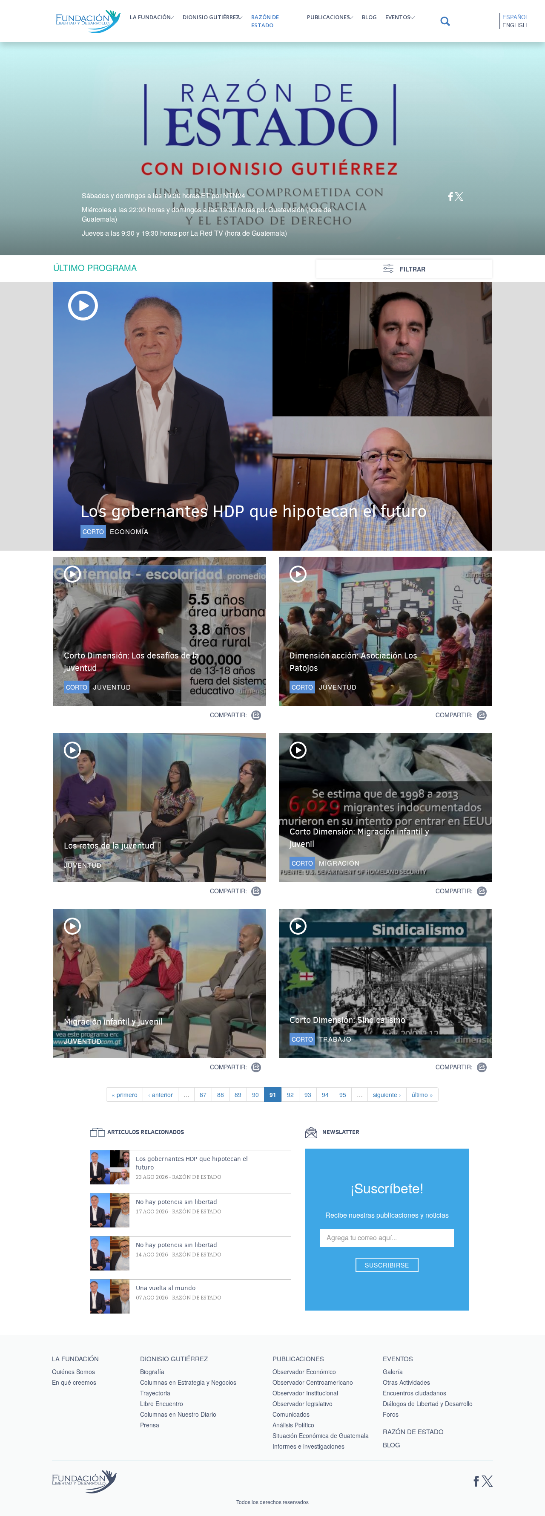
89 (240, 1094)
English (514, 25)
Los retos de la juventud (109, 846)
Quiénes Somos (73, 1371)
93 (310, 1094)
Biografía (152, 1371)
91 (275, 1094)
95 (345, 1094)
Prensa (149, 1425)
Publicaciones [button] (328, 17)
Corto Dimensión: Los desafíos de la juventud (131, 662)
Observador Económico (304, 1371)
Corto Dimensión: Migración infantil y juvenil (359, 838)
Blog (369, 17)
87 (205, 1094)
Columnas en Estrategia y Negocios (188, 1382)
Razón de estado (265, 21)
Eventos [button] (397, 17)
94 (327, 1094)
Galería (393, 1371)
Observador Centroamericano (312, 1382)
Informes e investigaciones (308, 1446)
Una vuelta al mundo (165, 1288)
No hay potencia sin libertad (176, 1202)
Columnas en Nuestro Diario (178, 1414)
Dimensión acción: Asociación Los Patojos (353, 662)
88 (223, 1094)
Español (515, 17)
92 (293, 1094)
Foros (391, 1414)
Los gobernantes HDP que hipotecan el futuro (253, 511)
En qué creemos (74, 1382)
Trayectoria (155, 1393)
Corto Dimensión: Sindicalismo (347, 1020)
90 (258, 1094)
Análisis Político (293, 1425)
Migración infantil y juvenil (113, 1022)
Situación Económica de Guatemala (320, 1435)
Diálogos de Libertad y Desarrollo (428, 1403)
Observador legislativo (302, 1403)
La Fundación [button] (150, 17)
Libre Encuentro (161, 1403)
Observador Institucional (305, 1393)
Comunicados (291, 1414)
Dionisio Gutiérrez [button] (211, 17)
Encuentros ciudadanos (414, 1393)
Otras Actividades (406, 1382)
